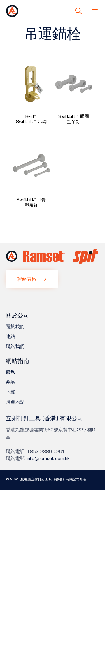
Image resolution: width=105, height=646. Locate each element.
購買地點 (15, 402)
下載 (10, 392)
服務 (10, 372)
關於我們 (15, 326)
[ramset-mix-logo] (52, 262)
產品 (10, 382)
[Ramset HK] (12, 11)
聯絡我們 (15, 346)
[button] (32, 279)
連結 (10, 336)
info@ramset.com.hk (48, 458)
